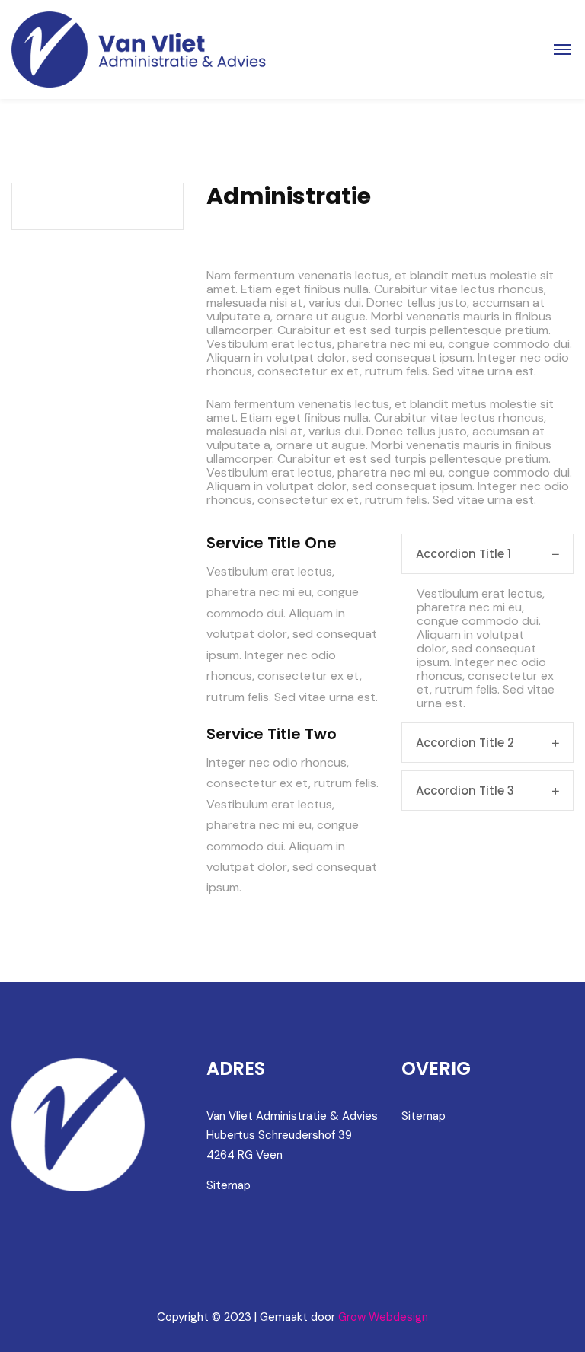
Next (543, 236)
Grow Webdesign (383, 1317)
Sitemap (228, 1185)
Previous (237, 236)
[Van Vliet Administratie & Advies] (140, 49)
